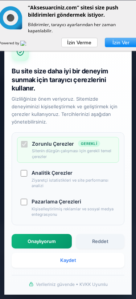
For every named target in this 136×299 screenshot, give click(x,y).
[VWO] (27, 44)
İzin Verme (79, 42)
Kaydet (68, 260)
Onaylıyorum (42, 241)
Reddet (100, 241)
